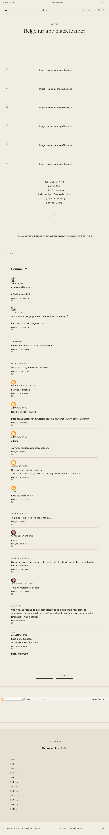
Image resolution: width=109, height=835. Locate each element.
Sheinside (59, 194)
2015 (14, 782)
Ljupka (14, 342)
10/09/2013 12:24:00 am (20, 500)
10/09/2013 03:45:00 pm (20, 544)
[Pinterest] (89, 10)
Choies (53, 181)
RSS (104, 828)
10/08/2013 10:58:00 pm (20, 477)
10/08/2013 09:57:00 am (20, 372)
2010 (14, 804)
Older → (65, 675)
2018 (13, 768)
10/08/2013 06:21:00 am (20, 327)
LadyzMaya (16, 635)
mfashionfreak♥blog (21, 294)
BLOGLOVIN (63, 236)
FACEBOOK (38, 236)
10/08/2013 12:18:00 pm (19, 423)
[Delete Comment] (54, 300)
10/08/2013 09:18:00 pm (20, 452)
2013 (14, 791)
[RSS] (104, 10)
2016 (14, 777)
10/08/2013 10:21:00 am (19, 394)
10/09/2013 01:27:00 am (19, 522)
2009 (13, 809)
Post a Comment (19, 654)
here (61, 182)
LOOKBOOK (54, 236)
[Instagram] (84, 10)
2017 (14, 773)
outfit (54, 24)
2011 (14, 800)
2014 (14, 786)
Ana (45, 9)
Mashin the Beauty (21, 386)
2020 (13, 759)
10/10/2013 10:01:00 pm (19, 646)
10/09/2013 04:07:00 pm (20, 570)
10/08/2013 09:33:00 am (20, 349)
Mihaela (15, 283)
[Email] (99, 10)
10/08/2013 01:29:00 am (20, 298)
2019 (13, 764)
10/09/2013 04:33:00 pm (20, 592)
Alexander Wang (57, 198)
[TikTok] (94, 10)
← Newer (44, 675)
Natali (14, 312)
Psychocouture (19, 536)
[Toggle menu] (5, 9)
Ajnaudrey (16, 466)
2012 (14, 795)
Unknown (16, 408)
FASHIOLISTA (72, 236)
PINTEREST (82, 236)
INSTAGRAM (29, 236)
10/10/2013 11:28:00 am (19, 621)
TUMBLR (89, 236)
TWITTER (46, 236)
